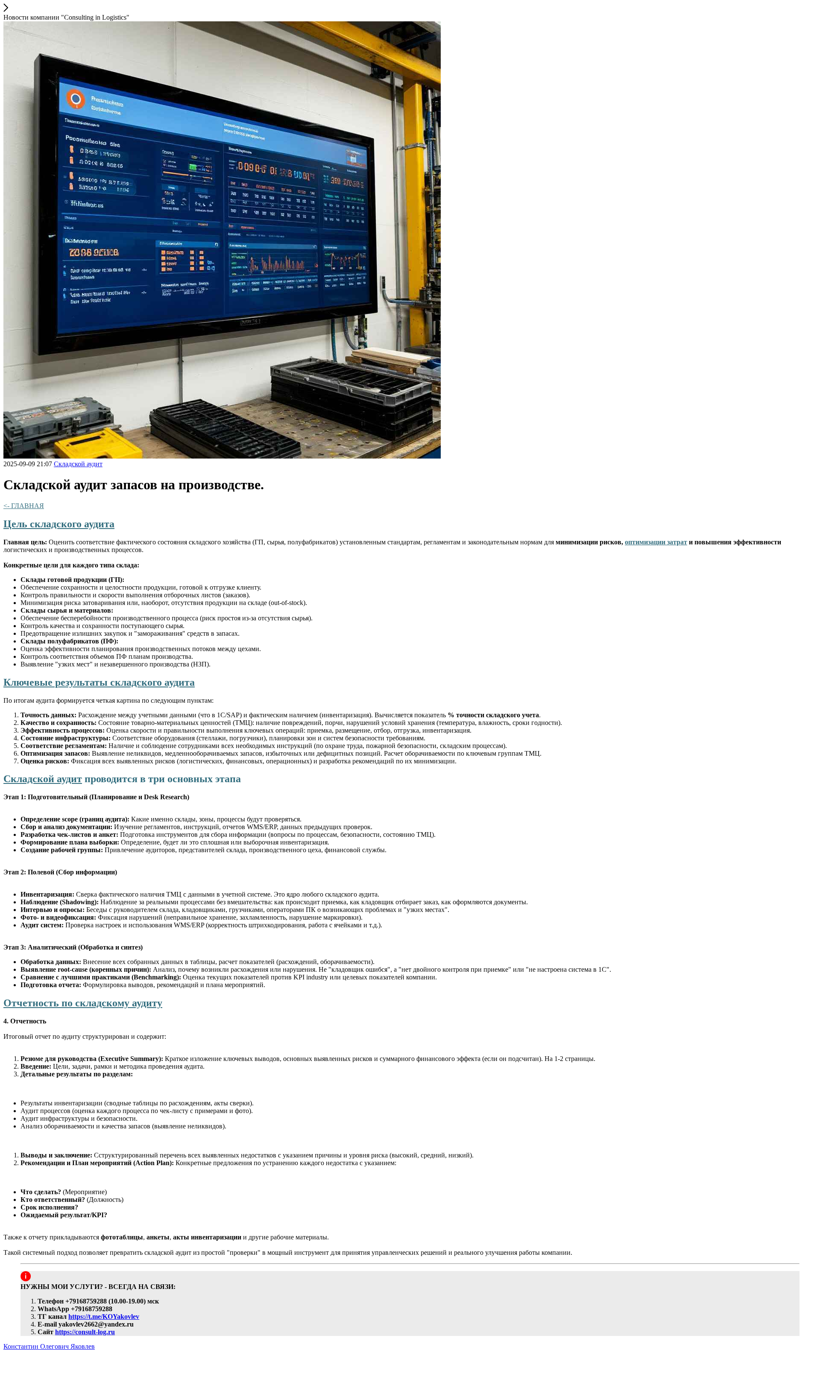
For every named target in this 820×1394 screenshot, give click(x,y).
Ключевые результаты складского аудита (99, 682)
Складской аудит (42, 778)
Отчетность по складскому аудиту (82, 1002)
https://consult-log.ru (85, 1332)
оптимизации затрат (656, 542)
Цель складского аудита (58, 523)
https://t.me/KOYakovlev (103, 1316)
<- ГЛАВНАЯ (23, 505)
